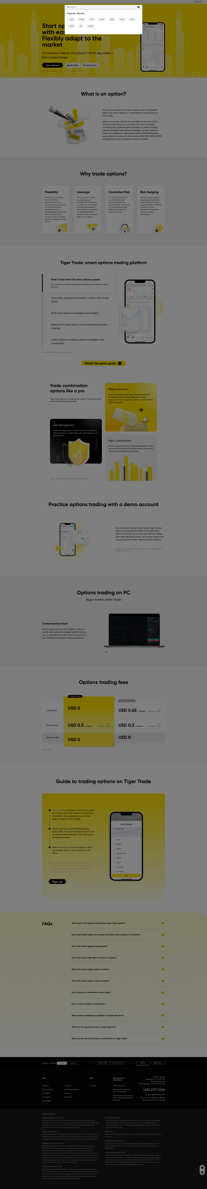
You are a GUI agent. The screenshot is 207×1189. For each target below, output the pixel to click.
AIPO (112, 20)
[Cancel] (139, 7)
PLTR (92, 20)
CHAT (102, 20)
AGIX (122, 20)
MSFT (71, 26)
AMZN (90, 26)
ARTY (132, 20)
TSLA (71, 20)
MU (81, 26)
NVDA (81, 20)
